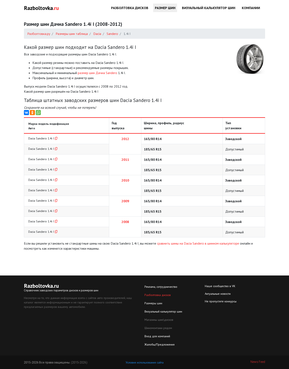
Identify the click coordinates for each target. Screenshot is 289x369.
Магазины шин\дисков (158, 320)
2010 (125, 180)
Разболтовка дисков (129, 8)
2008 (125, 222)
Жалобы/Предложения (159, 344)
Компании (251, 8)
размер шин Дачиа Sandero (97, 73)
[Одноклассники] (32, 112)
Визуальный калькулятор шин (208, 8)
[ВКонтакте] (26, 112)
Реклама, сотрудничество (160, 287)
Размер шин (165, 8)
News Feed (257, 361)
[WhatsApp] (38, 112)
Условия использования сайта (145, 362)
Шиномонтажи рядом (158, 328)
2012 (125, 139)
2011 (125, 159)
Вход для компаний (157, 336)
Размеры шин (153, 303)
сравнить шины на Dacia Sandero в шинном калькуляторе (198, 243)
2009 (125, 201)
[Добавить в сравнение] (56, 138)
